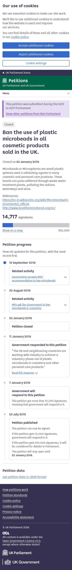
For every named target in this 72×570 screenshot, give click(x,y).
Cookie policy (12, 501)
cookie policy (19, 37)
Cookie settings (36, 63)
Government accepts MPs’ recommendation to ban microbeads (33, 278)
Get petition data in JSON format (24, 477)
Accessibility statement (18, 517)
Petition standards (15, 495)
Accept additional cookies (36, 45)
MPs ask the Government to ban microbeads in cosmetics (31, 306)
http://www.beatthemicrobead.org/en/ (29, 208)
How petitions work (15, 490)
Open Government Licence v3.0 (21, 540)
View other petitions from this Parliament (33, 114)
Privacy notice (12, 512)
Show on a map (13, 230)
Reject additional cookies (36, 54)
